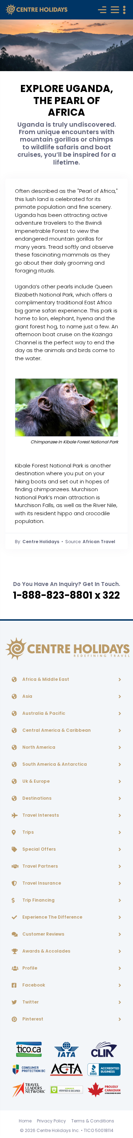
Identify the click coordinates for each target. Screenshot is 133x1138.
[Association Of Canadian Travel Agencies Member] (67, 1069)
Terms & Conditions (92, 1121)
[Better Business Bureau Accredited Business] (104, 1069)
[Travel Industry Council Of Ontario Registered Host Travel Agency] (29, 1049)
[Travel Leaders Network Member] (29, 1089)
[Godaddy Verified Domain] (67, 1089)
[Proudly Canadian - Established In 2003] (104, 1089)
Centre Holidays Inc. (58, 1130)
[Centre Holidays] (36, 10)
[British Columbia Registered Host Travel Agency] (29, 1069)
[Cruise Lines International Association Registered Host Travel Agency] (104, 1049)
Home (25, 1121)
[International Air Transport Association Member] (67, 1049)
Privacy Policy (51, 1121)
